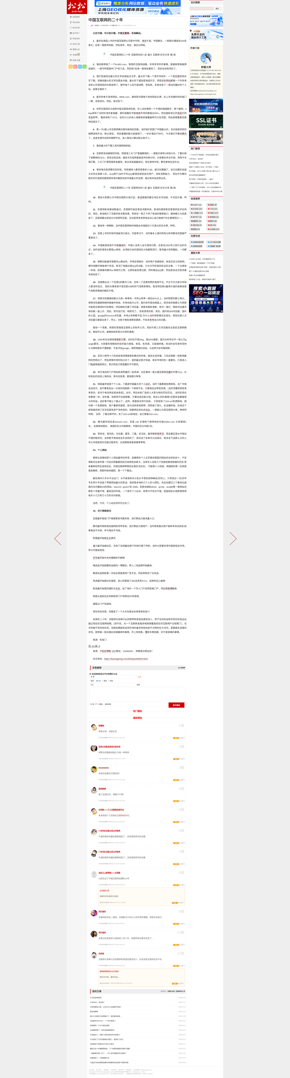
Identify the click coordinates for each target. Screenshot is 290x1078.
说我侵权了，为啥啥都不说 (99, 1058)
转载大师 (114, 25)
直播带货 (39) (196, 221)
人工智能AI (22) (197, 213)
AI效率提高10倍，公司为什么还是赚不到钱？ (106, 1007)
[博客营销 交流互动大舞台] (233, 539)
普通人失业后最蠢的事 (197, 275)
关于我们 (99, 1070)
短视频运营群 (197, 246)
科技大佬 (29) (197, 225)
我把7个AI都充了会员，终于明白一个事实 (203, 167)
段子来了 (76, 33)
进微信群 (75, 67)
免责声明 (113, 1070)
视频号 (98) (213, 221)
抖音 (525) (212, 225)
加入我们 (91, 1070)
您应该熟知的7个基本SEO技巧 (200, 163)
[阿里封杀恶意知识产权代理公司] (58, 539)
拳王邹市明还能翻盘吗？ (198, 175)
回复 (176, 738)
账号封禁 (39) (214, 217)
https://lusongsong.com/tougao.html (203, 94)
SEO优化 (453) (197, 209)
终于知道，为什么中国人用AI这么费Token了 (204, 171)
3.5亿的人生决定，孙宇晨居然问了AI (202, 259)
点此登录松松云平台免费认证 (104, 674)
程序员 (160, 434)
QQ (92, 685)
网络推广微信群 (215, 246)
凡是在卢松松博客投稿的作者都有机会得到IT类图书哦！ (110, 1062)
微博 (170, 588)
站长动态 (76, 22)
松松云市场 (71, 67)
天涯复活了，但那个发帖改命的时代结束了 (105, 1035)
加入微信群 (181, 668)
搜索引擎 (121, 339)
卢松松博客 (77, 7)
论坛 (118, 588)
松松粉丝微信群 (198, 242)
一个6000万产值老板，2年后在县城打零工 (204, 155)
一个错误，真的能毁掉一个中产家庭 (201, 263)
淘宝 (179, 113)
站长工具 (76, 44)
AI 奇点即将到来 (96, 998)
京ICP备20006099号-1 (117, 1074)
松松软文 (80, 67)
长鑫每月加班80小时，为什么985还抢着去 (204, 183)
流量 (168, 372)
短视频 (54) (196, 229)
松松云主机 (84, 67)
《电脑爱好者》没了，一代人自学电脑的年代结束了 (108, 1053)
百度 (177, 76)
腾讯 (184, 134)
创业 (147, 410)
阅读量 (96, 25)
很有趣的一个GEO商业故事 (99, 1025)
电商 (138, 113)
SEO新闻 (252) (214, 229)
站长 (148, 384)
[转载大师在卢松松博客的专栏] (206, 58)
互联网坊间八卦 (180, 991)
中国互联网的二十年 (105, 20)
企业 (108, 538)
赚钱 (121, 245)
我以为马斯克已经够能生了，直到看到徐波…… (106, 1016)
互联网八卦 (213, 205)
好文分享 (76, 28)
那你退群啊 (94, 1011)
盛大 (173, 991)
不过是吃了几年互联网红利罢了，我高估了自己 (106, 1039)
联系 (92, 681)
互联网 (125, 33)
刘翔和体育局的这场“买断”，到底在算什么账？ (205, 267)
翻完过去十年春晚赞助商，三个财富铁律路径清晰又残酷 (110, 1049)
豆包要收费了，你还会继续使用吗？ (102, 1030)
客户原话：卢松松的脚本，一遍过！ (201, 179)
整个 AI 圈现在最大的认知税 (199, 271)
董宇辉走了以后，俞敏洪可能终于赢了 (202, 279)
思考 (152, 320)
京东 (95, 558)
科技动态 (76, 39)
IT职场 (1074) (213, 213)
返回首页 (76, 17)
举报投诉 (106, 1070)
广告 (144, 392)
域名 (144, 41)
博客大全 (76, 49)
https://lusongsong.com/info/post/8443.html (126, 659)
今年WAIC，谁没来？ (97, 1002)
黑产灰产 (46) (197, 217)
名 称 (92, 677)
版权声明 (121, 1070)
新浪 (140, 197)
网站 (168, 80)
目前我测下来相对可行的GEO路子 (102, 1044)
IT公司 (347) (213, 209)
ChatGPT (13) (196, 205)
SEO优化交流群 (215, 242)
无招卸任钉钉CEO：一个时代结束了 (103, 1021)
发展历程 (128, 1070)
